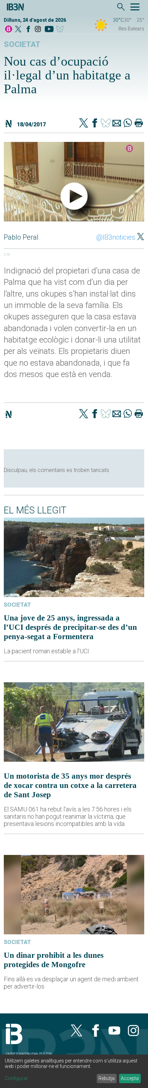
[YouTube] (49, 29)
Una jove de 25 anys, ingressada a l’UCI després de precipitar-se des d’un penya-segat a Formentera (70, 627)
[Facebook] (28, 29)
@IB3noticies (115, 237)
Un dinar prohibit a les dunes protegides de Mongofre (54, 960)
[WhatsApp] (128, 123)
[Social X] (18, 29)
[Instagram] (37, 29)
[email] (116, 123)
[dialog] (74, 1071)
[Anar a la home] (8, 29)
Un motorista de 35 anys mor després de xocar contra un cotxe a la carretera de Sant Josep (70, 785)
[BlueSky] (61, 29)
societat (22, 44)
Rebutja (106, 1078)
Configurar (16, 1078)
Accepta (130, 1078)
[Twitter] (83, 123)
